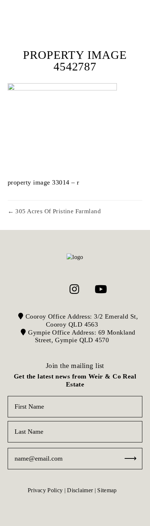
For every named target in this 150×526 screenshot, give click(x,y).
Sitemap (107, 490)
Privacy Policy (45, 490)
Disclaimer (80, 490)
